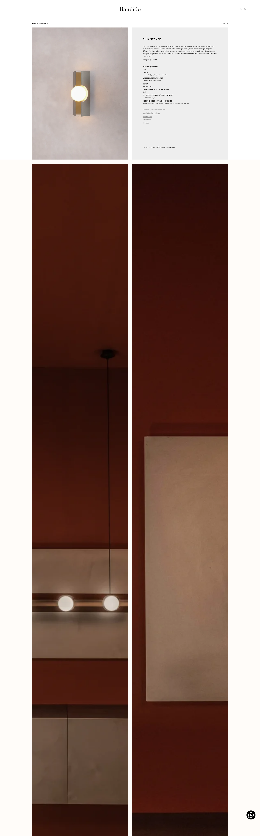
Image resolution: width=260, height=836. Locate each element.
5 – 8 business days (149, 98)
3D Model (146, 123)
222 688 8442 (170, 147)
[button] (250, 814)
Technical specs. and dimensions (154, 110)
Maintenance (147, 116)
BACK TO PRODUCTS (40, 24)
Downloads (147, 120)
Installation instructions (151, 113)
